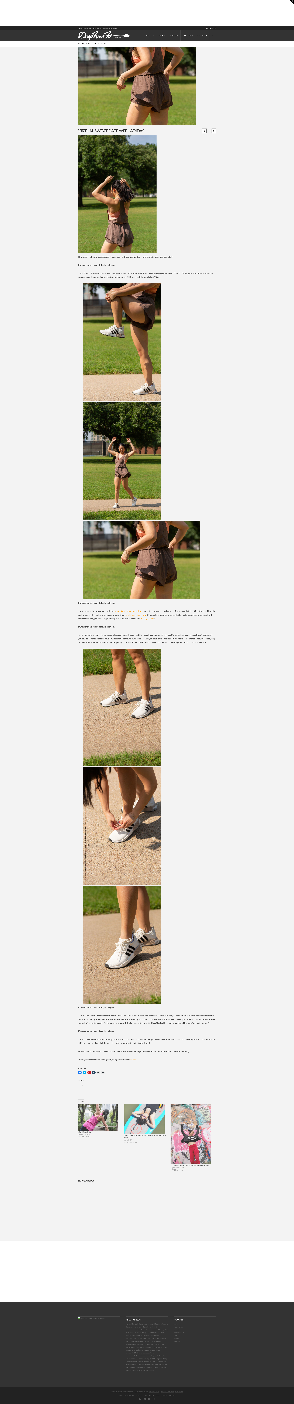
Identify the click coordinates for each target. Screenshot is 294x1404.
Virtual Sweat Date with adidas (97, 44)
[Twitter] (210, 28)
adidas (133, 1059)
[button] (292, 2)
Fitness (176, 1338)
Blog (83, 44)
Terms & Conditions (167, 1392)
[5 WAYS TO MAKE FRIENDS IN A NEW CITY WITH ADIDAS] (0, 13)
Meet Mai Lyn (178, 1327)
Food (175, 1335)
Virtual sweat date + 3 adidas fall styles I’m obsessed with (190, 1165)
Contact (177, 1330)
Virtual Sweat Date (84, 1132)
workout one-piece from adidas (128, 611)
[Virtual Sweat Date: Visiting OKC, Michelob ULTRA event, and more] (146, 1119)
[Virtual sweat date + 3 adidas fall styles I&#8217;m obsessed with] (193, 1134)
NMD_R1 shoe (147, 618)
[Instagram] (215, 28)
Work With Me (179, 1333)
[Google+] (212, 28)
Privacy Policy (154, 1392)
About (176, 1324)
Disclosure (179, 1392)
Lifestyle (177, 1341)
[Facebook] (207, 28)
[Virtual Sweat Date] (100, 1117)
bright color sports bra (136, 615)
